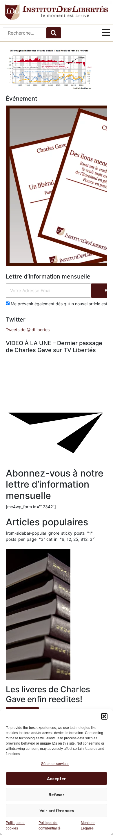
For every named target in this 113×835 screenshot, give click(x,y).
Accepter (56, 778)
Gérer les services (55, 764)
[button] (104, 716)
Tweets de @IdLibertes (28, 329)
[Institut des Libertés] (56, 12)
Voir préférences (56, 810)
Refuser (57, 794)
